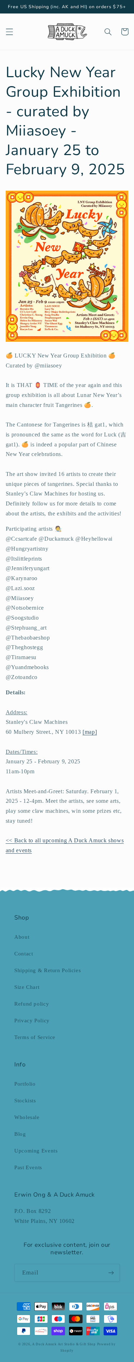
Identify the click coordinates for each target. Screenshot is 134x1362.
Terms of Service (34, 1037)
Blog (20, 1134)
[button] (9, 31)
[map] (90, 732)
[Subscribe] (111, 1272)
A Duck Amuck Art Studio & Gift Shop (64, 1344)
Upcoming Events (36, 1151)
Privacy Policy (32, 1020)
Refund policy (31, 1004)
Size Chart (26, 987)
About (21, 937)
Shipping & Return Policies (47, 970)
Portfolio (25, 1084)
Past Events (28, 1167)
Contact (23, 953)
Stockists (25, 1100)
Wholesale (27, 1117)
